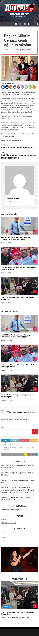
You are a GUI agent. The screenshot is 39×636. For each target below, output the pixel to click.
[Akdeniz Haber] (19, 180)
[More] (34, 87)
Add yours (33, 412)
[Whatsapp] (30, 87)
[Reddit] (10, 87)
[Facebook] (3, 87)
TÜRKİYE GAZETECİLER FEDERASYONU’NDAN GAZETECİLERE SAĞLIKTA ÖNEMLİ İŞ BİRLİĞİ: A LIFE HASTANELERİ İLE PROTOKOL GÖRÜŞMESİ (17, 490)
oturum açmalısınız (21, 419)
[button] (4, 604)
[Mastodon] (22, 87)
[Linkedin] (14, 87)
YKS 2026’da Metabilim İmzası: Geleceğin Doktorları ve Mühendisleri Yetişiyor (16, 238)
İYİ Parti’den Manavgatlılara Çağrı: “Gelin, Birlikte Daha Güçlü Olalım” (18, 268)
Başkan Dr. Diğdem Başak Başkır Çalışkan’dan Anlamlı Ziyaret (17, 396)
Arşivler (3, 520)
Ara (2, 428)
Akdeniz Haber (20, 14)
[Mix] (26, 87)
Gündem (3, 537)
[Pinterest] (18, 87)
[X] (7, 87)
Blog (2, 532)
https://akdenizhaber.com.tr (14, 202)
